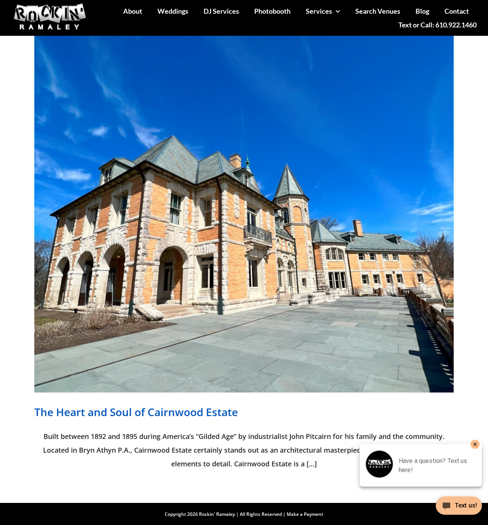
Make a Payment (305, 514)
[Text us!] (459, 508)
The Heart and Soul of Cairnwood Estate (136, 412)
